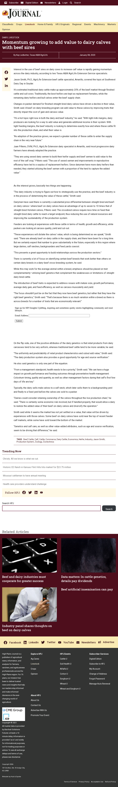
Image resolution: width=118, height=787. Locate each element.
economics (73, 439)
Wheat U (64, 684)
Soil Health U (65, 664)
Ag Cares (35, 659)
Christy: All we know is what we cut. (20, 458)
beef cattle (28, 439)
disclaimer (16, 757)
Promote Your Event (40, 715)
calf (36, 439)
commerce (51, 439)
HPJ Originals (63, 24)
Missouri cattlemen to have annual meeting (24, 475)
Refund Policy (110, 782)
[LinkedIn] (6, 86)
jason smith (99, 439)
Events (87, 24)
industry (88, 439)
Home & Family (45, 24)
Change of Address (98, 674)
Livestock (30, 24)
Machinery (99, 24)
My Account (94, 669)
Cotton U (64, 674)
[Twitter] (6, 79)
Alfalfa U (64, 669)
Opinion (6, 29)
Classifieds (7, 24)
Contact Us (36, 705)
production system (25, 442)
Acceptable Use (97, 782)
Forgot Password (97, 679)
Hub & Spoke (16, 777)
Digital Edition (95, 659)
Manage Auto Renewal (99, 684)
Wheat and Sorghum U (70, 689)
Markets (111, 24)
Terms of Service (70, 782)
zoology (38, 442)
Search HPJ (8, 503)
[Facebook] (6, 72)
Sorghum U (65, 679)
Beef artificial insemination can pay (87, 589)
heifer (81, 439)
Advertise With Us (39, 710)
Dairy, (5, 37)
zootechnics (48, 442)
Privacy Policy (84, 782)
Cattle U (63, 659)
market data (10, 726)
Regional (76, 24)
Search (109, 509)
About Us (35, 700)
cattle (42, 439)
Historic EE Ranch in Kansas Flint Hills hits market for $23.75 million (37, 467)
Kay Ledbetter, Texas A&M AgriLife (32, 55)
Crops (19, 24)
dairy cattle (62, 439)
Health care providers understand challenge (25, 484)
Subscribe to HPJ (97, 664)
